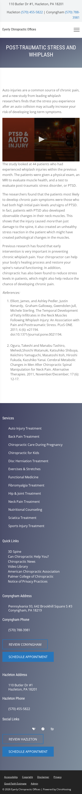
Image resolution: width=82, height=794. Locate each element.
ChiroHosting (64, 789)
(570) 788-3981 (19, 630)
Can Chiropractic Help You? (28, 556)
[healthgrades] (36, 729)
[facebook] (17, 729)
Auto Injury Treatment (25, 428)
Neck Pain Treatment (24, 502)
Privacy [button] (58, 777)
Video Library (18, 566)
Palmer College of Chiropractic (31, 576)
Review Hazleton (23, 739)
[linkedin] (65, 729)
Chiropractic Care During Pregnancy (35, 445)
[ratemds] (46, 729)
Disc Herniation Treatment (28, 461)
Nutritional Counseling (25, 510)
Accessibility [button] (11, 777)
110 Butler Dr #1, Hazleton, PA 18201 (36, 4)
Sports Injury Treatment (26, 526)
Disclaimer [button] (43, 777)
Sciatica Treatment (22, 518)
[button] (41, 139)
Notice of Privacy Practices (28, 581)
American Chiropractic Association (34, 571)
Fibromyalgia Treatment (26, 485)
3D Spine (14, 551)
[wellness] (55, 729)
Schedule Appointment (28, 657)
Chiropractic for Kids (23, 453)
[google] (7, 729)
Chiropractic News (21, 561)
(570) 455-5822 (32, 12)
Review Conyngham (25, 644)
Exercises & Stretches (24, 469)
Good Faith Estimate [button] (15, 783)
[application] (41, 139)
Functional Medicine (23, 477)
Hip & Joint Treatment (24, 493)
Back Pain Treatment (23, 437)
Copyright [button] (27, 777)
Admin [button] (34, 783)
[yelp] (27, 729)
